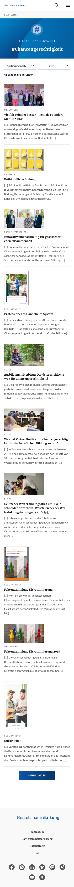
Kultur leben (12, 740)
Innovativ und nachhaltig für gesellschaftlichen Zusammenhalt (34, 239)
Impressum (37, 831)
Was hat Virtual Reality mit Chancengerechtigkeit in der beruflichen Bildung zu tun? (37, 441)
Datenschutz (37, 845)
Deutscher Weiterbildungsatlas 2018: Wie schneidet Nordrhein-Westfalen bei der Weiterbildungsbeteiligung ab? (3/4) (35, 508)
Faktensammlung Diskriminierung (28, 589)
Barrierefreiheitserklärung (37, 838)
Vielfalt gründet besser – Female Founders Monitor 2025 (33, 116)
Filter (50, 65)
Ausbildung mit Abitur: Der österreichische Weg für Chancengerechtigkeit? (34, 376)
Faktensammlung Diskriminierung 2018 (32, 651)
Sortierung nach (16, 65)
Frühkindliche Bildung (19, 179)
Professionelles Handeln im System (28, 314)
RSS (37, 852)
